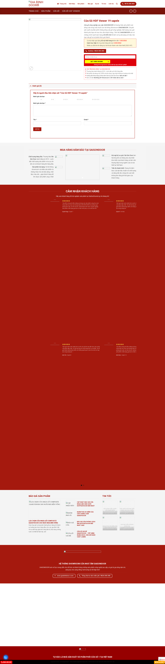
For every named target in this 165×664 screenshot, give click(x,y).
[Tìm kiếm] (117, 4)
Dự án (97, 4)
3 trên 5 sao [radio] (59, 99)
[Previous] (27, 342)
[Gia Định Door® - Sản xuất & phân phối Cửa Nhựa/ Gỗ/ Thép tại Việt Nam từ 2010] (41, 4)
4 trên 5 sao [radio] (73, 99)
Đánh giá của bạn (39, 96)
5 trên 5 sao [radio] (88, 99)
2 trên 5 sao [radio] (47, 99)
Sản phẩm (81, 4)
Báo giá (90, 4)
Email (86, 119)
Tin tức (104, 4)
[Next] (137, 342)
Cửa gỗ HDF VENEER (71, 11)
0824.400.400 (7, 662)
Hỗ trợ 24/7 (160, 662)
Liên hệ (111, 4)
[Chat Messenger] (162, 659)
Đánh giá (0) (37, 86)
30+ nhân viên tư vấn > (117, 77)
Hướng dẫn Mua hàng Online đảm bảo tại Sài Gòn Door (106, 75)
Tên (35, 119)
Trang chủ (63, 4)
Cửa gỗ (56, 11)
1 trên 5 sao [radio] (36, 99)
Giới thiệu (72, 4)
